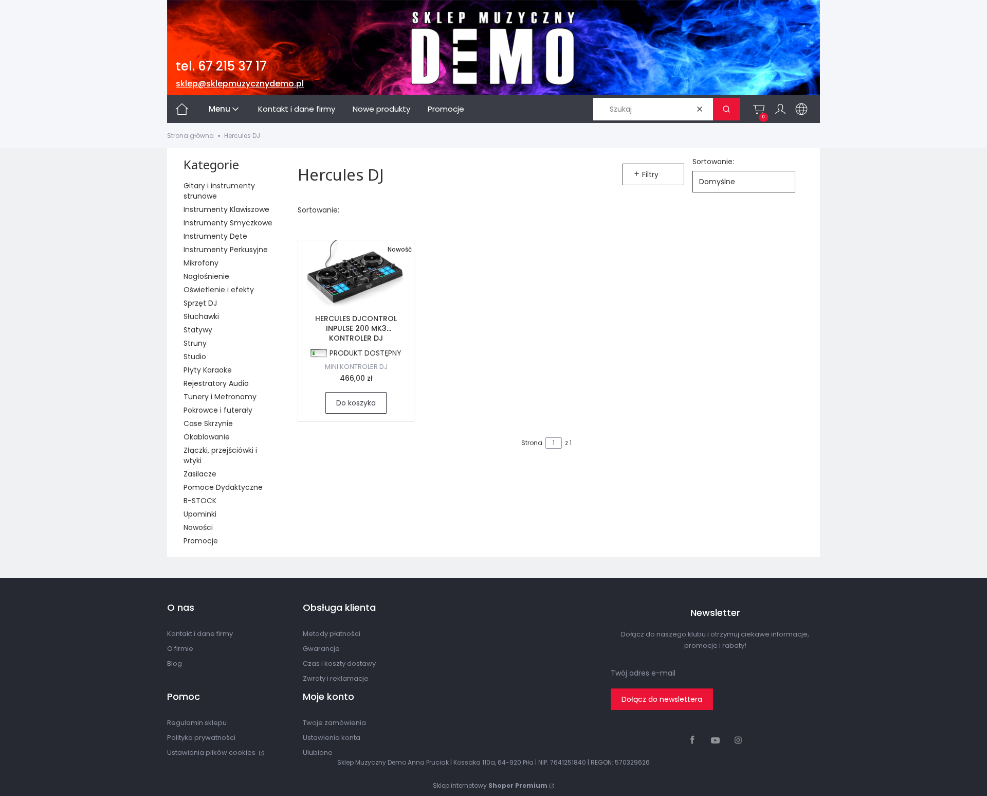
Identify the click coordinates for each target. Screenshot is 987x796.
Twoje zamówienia (334, 723)
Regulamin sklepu (197, 723)
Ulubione (318, 752)
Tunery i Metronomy (220, 397)
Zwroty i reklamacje (336, 678)
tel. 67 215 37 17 (221, 66)
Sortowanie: (713, 161)
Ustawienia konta (331, 737)
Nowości (198, 527)
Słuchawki (201, 316)
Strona (531, 442)
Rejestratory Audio (216, 383)
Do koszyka (356, 403)
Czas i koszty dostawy (339, 663)
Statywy (198, 330)
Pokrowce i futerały (218, 410)
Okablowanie (207, 437)
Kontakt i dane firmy (200, 634)
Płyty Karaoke (208, 370)
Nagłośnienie (206, 276)
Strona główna (190, 135)
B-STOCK (200, 501)
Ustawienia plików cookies (212, 752)
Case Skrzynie (208, 423)
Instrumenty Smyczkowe (228, 223)
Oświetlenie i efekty (219, 290)
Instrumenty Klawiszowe (226, 209)
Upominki (200, 514)
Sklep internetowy (490, 785)
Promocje (201, 541)
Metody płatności (331, 634)
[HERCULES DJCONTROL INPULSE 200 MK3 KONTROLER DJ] (356, 273)
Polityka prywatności (201, 737)
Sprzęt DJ (200, 303)
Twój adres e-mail (643, 673)
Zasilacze (200, 474)
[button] (726, 109)
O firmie (180, 648)
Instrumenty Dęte (215, 236)
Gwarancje (321, 648)
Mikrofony (201, 263)
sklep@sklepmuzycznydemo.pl (240, 84)
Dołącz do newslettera (662, 699)
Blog (174, 663)
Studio (195, 356)
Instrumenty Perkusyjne (226, 249)
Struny (195, 343)
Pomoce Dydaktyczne (223, 487)
